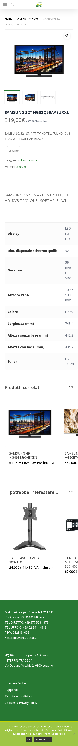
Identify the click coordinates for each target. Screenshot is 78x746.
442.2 (69, 335)
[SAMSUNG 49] (30, 422)
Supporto (11, 690)
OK (28, 739)
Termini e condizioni (18, 696)
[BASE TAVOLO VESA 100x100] (30, 526)
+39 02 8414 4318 (34, 627)
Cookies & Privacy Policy (21, 703)
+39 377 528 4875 (36, 622)
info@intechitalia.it (25, 638)
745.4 (69, 323)
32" (67, 250)
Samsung (21, 166)
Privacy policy (43, 739)
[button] (5, 4)
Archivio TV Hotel (27, 18)
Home (8, 18)
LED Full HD (68, 233)
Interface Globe (15, 683)
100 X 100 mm (69, 295)
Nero (69, 312)
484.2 (69, 347)
